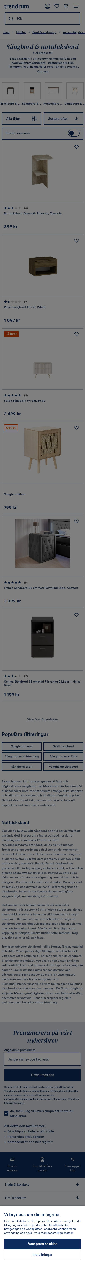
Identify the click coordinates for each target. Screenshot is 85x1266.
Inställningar (42, 1255)
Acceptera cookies (43, 1244)
